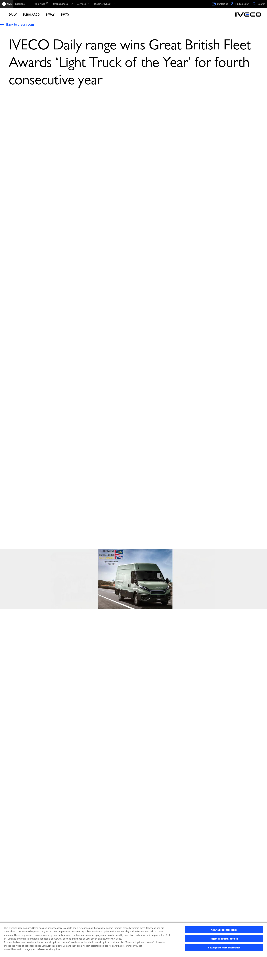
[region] (133, 939)
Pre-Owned (39, 4)
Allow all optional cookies (224, 929)
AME (9, 4)
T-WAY (65, 14)
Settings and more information (224, 947)
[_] (248, 14)
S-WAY (50, 14)
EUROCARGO (31, 14)
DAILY (13, 14)
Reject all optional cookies (224, 938)
